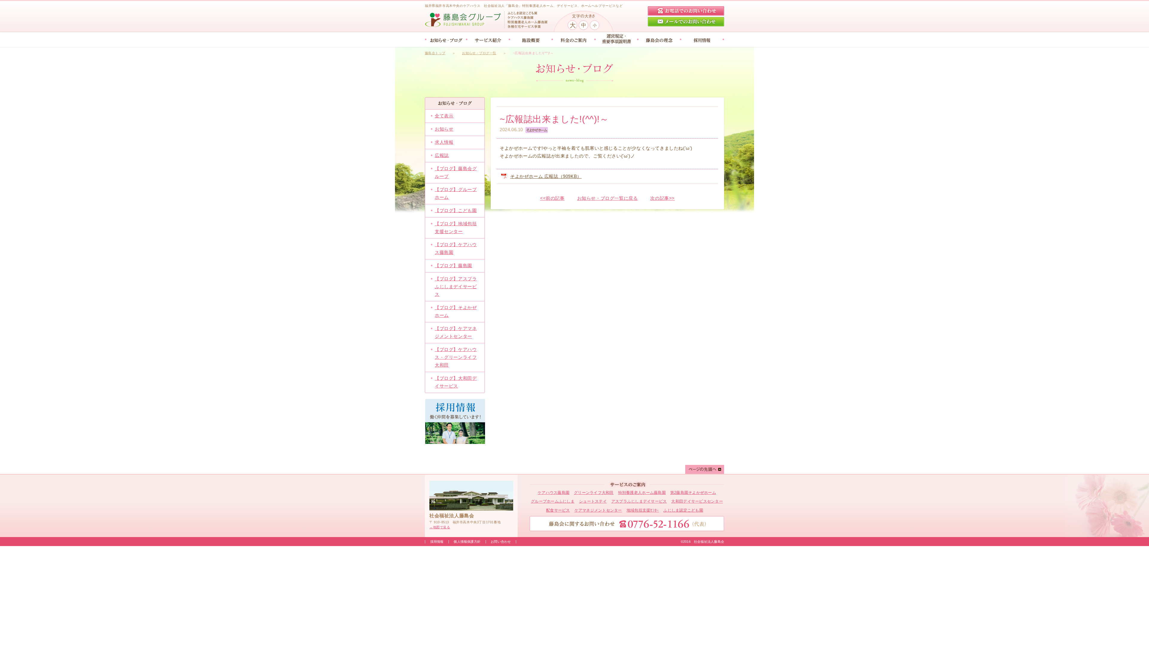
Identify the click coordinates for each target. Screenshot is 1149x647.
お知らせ (444, 128)
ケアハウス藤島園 (553, 492)
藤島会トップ (435, 53)
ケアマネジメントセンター (598, 510)
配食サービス (558, 510)
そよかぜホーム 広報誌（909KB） (546, 176)
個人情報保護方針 (467, 541)
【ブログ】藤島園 (453, 265)
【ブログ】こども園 (456, 210)
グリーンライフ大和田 (594, 492)
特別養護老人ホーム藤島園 (642, 492)
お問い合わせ (501, 541)
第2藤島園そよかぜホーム (693, 492)
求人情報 (444, 142)
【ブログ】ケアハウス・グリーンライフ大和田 (456, 357)
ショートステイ (593, 501)
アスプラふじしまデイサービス (639, 501)
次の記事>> (662, 198)
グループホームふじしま (552, 501)
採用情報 (437, 541)
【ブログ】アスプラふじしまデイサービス (456, 286)
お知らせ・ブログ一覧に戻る (607, 198)
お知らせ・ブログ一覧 (479, 53)
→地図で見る (439, 527)
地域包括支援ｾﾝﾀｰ (643, 510)
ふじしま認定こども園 (683, 510)
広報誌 (442, 155)
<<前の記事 (552, 198)
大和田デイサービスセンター (697, 501)
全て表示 (444, 115)
